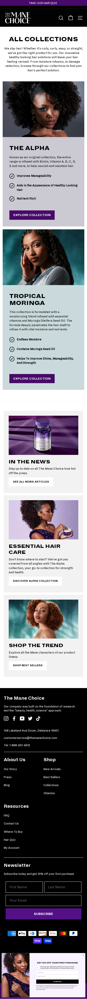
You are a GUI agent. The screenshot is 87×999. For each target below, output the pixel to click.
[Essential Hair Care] (43, 519)
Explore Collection (32, 215)
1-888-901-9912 (19, 745)
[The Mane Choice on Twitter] (30, 718)
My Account (11, 847)
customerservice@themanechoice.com (30, 738)
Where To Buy (13, 831)
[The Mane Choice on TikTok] (38, 718)
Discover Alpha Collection (35, 581)
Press (8, 777)
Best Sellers (52, 777)
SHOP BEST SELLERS (28, 665)
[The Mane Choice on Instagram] (6, 718)
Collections (51, 785)
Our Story (10, 769)
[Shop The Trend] (43, 619)
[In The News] (43, 435)
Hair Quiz (10, 839)
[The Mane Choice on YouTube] (22, 718)
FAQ (6, 815)
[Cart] (70, 18)
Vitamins (49, 793)
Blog (7, 785)
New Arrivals (52, 769)
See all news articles (31, 481)
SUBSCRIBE (43, 914)
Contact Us (11, 823)
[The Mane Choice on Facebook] (14, 718)
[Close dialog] (83, 955)
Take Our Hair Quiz (43, 3)
